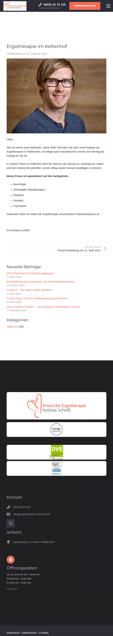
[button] (108, 6)
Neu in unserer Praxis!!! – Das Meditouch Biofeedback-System (43, 306)
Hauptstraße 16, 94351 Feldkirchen (33, 542)
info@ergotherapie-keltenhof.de (31, 514)
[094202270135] (10, 507)
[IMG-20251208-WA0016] (56, 468)
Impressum (13, 632)
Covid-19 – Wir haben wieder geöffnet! (29, 290)
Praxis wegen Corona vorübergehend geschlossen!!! (37, 298)
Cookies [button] (43, 632)
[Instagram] (11, 523)
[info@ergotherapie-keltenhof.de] (10, 514)
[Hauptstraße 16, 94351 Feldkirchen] (10, 542)
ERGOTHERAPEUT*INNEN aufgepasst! (30, 273)
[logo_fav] (14, 6)
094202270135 (22, 507)
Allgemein (12, 326)
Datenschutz (29, 632)
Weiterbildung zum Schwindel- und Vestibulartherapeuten (40, 281)
